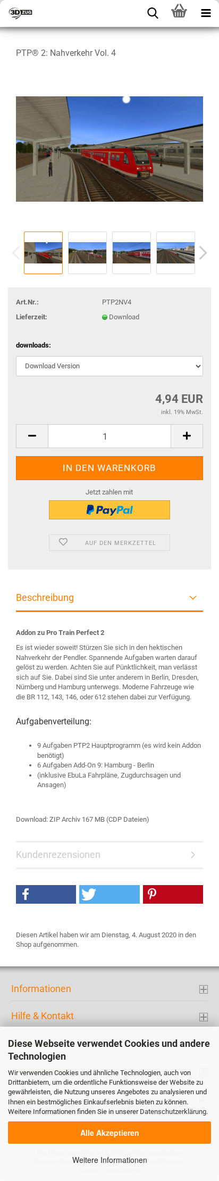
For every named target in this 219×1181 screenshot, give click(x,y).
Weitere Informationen (109, 1159)
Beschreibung (45, 597)
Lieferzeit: (31, 317)
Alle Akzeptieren (109, 1132)
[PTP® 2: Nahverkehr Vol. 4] (109, 148)
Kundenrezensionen (58, 854)
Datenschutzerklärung (173, 1112)
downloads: (33, 345)
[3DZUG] (53, 13)
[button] (46, 894)
